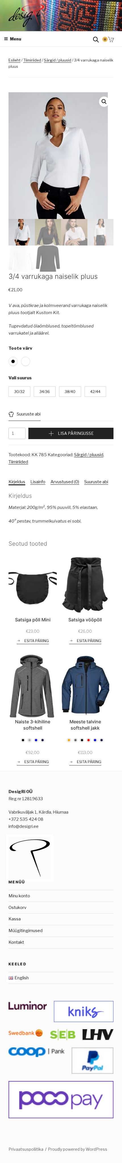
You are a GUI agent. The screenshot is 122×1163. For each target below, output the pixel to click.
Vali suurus (20, 377)
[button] (104, 102)
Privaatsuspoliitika (26, 1149)
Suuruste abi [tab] (96, 481)
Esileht (14, 60)
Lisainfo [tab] (37, 481)
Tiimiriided (32, 60)
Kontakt (16, 942)
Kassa (15, 919)
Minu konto (19, 895)
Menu (15, 38)
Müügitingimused (26, 930)
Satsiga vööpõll (85, 620)
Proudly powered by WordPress (77, 1149)
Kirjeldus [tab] (17, 481)
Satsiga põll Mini (33, 620)
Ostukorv (17, 907)
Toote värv (20, 348)
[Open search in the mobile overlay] (96, 39)
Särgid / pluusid (57, 60)
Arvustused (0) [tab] (65, 481)
